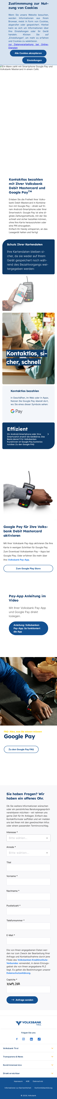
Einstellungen (34, 60)
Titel (9, 862)
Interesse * (12, 832)
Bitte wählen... (19, 852)
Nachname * (13, 890)
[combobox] (28, 838)
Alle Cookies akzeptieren (28, 53)
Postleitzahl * (13, 905)
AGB (27, 1081)
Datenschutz (38, 1081)
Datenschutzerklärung (18, 973)
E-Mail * (11, 935)
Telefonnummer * (15, 920)
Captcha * (12, 979)
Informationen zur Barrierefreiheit (18, 1088)
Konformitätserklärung (43, 1088)
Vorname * (12, 876)
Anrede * (11, 847)
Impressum (18, 1081)
